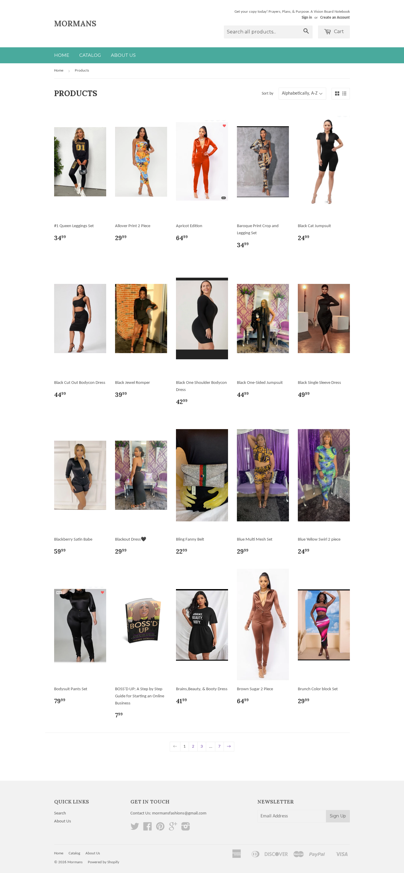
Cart (338, 31)
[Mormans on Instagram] (185, 829)
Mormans (75, 23)
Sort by (267, 93)
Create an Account (335, 18)
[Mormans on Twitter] (134, 829)
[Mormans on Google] (173, 829)
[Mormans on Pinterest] (160, 829)
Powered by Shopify (103, 862)
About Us (123, 55)
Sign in (307, 18)
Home (61, 55)
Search (60, 813)
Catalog (90, 55)
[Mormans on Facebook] (147, 829)
